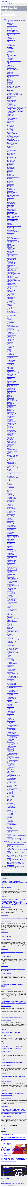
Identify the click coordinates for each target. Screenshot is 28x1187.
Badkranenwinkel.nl (12, 158)
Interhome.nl (10, 420)
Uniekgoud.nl (10, 750)
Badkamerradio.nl (11, 157)
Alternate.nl (10, 131)
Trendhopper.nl (10, 739)
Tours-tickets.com (11, 732)
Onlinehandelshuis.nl (12, 557)
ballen (8, 41)
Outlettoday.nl (10, 577)
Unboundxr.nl (10, 749)
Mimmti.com (10, 519)
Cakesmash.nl (10, 228)
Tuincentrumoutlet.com (12, 743)
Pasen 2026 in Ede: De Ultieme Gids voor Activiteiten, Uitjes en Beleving (16, 839)
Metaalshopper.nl (11, 511)
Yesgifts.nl (9, 817)
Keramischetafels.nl (11, 448)
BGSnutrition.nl (11, 189)
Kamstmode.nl (10, 444)
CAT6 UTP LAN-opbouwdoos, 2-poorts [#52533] (14, 918)
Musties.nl (9, 530)
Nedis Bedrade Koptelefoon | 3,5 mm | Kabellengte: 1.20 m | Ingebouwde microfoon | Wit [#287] (14, 883)
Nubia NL (9, 547)
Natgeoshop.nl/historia (12, 535)
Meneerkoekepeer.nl (12, 508)
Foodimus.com (10, 353)
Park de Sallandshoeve (12, 581)
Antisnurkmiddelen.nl (12, 139)
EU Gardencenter (11, 323)
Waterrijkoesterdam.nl (12, 788)
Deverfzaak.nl (10, 291)
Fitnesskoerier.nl (11, 346)
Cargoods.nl (10, 237)
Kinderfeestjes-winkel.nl (13, 455)
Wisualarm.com (10, 806)
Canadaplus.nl (10, 233)
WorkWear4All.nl (11, 811)
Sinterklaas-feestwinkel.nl (13, 652)
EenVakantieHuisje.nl (12, 315)
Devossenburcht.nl (11, 293)
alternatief (9, 83)
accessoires (9, 97)
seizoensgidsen (7, 834)
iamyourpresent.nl (11, 413)
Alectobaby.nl (10, 125)
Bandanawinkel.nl (11, 161)
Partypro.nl (9, 582)
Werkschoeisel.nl (11, 796)
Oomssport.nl (10, 564)
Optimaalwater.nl (11, 572)
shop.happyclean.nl (11, 649)
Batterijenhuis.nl (11, 167)
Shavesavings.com (11, 646)
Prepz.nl (9, 603)
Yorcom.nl (9, 820)
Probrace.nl (9, 613)
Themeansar (11, 1185)
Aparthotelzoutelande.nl (13, 140)
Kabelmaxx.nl (10, 438)
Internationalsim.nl (11, 421)
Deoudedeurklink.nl (12, 286)
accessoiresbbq (10, 76)
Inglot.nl (9, 417)
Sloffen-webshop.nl (11, 660)
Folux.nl (9, 349)
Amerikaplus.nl (10, 132)
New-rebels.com (11, 542)
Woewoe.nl (9, 810)
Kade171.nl (10, 440)
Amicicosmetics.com (12, 133)
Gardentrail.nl (10, 370)
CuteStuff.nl (10, 266)
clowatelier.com (11, 245)
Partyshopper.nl (10, 584)
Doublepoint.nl (10, 300)
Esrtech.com (10, 321)
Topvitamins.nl (10, 730)
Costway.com (10, 256)
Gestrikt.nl (9, 375)
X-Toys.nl (9, 816)
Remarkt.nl (9, 628)
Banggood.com (10, 163)
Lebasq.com (10, 480)
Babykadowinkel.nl (11, 151)
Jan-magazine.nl (11, 427)
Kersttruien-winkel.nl (12, 451)
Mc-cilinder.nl (10, 501)
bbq (8, 54)
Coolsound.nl (10, 252)
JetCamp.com (10, 428)
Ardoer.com (10, 146)
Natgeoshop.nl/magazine (13, 536)
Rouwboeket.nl (10, 633)
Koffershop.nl (10, 466)
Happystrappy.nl (11, 389)
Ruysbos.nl (9, 634)
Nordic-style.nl (10, 544)
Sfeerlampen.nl (10, 645)
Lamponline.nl (10, 476)
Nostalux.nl (10, 546)
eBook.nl (9, 309)
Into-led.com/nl (10, 424)
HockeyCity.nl (10, 399)
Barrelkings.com (11, 165)
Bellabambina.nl (11, 175)
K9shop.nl (9, 435)
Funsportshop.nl (11, 364)
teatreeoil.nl (10, 704)
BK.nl (8, 199)
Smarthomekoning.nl (12, 663)
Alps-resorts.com (11, 129)
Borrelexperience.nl (11, 209)
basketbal (9, 44)
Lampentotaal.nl (11, 474)
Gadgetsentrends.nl (11, 365)
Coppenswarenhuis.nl (12, 254)
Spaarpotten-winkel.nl (12, 673)
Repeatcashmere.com (12, 630)
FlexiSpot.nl (10, 347)
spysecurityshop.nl (11, 683)
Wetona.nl (9, 798)
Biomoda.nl (10, 196)
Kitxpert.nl (9, 459)
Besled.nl (9, 182)
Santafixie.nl (10, 637)
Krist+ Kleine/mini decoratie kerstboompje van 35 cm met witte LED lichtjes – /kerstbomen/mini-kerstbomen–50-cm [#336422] (14, 1160)
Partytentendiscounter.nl (13, 585)
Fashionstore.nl (10, 329)
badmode (9, 63)
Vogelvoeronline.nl (11, 781)
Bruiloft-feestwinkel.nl (12, 219)
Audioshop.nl (10, 149)
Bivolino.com (10, 198)
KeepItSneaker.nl (11, 447)
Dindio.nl (9, 296)
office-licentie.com (11, 551)
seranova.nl (9, 644)
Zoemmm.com (10, 825)
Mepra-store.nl (10, 509)
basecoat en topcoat (11, 55)
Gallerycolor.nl (10, 367)
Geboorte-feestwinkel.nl (13, 372)
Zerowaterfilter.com (11, 824)
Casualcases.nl (10, 242)
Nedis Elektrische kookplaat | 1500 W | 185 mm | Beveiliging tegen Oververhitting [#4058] (13, 1047)
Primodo (9, 607)
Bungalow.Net (10, 224)
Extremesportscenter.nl (12, 326)
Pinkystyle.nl (10, 596)
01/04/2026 (4, 1035)
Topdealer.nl (10, 722)
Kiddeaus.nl (10, 452)
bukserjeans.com (11, 221)
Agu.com (9, 122)
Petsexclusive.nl (11, 592)
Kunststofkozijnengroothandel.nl (15, 472)
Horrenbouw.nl (10, 403)
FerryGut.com (10, 333)
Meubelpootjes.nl (11, 514)
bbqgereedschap (11, 49)
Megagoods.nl (10, 505)
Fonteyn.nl (9, 350)
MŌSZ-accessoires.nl (12, 525)
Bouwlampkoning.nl (12, 213)
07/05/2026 (4, 956)
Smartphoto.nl (10, 665)
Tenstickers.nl (10, 707)
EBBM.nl (9, 308)
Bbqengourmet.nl (11, 168)
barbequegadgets (11, 40)
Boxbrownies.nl (11, 214)
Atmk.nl (9, 147)
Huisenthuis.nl (10, 407)
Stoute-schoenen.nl (11, 687)
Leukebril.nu (10, 486)
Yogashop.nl (10, 818)
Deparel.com (10, 287)
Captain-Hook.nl (11, 235)
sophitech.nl (10, 672)
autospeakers (10, 72)
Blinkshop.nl (10, 200)
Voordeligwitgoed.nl (12, 785)
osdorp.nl (9, 575)
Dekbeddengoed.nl (11, 279)
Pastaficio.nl (10, 586)
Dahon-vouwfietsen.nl (12, 268)
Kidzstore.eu (10, 454)
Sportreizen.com (11, 680)
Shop (5, 19)
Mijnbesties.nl (10, 516)
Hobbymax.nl (10, 398)
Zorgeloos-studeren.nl (12, 830)
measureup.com (11, 502)
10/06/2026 (4, 887)
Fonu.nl (9, 351)
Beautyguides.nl (11, 171)
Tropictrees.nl (10, 742)
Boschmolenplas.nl (11, 210)
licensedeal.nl (10, 488)
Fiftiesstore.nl (10, 342)
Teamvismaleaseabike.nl (13, 702)
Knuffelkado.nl (10, 462)
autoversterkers (10, 70)
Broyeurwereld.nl (11, 217)
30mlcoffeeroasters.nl (12, 118)
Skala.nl (9, 656)
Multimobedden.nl (11, 528)
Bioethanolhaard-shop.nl (13, 195)
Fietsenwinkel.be (11, 337)
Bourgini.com (10, 212)
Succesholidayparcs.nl (12, 693)
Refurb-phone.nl (11, 626)
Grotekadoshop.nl (11, 381)
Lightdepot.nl (10, 490)
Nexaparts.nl (10, 543)
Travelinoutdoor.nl (11, 736)
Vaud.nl (9, 758)
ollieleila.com (10, 553)
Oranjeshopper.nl (11, 574)
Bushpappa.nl (10, 227)
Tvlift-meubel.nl (11, 747)
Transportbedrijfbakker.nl (13, 735)
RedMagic (9, 624)
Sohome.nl (9, 667)
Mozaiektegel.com (11, 526)
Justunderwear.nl (11, 434)
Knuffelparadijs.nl (11, 463)
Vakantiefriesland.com (12, 753)
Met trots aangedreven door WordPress (10, 1183)
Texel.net (9, 709)
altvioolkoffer (10, 82)
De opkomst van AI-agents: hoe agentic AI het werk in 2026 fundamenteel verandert (16, 844)
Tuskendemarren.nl (11, 746)
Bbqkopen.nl (10, 170)
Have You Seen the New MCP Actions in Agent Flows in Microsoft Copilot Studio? (17, 857)
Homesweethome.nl (12, 400)
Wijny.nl (9, 800)
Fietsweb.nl (10, 340)
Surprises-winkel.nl (11, 698)
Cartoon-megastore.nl (12, 240)
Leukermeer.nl (10, 487)
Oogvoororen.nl (11, 563)
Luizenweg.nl (10, 495)
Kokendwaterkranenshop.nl (13, 468)
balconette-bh (10, 58)
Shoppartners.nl (11, 104)
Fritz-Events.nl (10, 361)
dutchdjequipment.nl (12, 307)
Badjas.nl (9, 156)
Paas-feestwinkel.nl (11, 579)
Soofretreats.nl (10, 670)
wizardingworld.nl (11, 807)
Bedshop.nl (9, 174)
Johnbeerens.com (11, 430)
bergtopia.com (10, 179)
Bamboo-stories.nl (11, 160)
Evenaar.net (10, 325)
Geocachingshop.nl (11, 374)
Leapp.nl (9, 479)
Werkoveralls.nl (11, 795)
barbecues (9, 56)
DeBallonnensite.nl (11, 270)
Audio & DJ (10, 23)
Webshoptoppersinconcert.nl (14, 791)
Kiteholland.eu (10, 458)
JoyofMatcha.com (11, 431)
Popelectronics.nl (11, 599)
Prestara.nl (9, 605)
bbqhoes (9, 42)
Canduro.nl (9, 234)
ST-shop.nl (9, 688)
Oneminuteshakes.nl (12, 556)
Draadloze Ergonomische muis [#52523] (11, 1017)
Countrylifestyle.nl (11, 105)
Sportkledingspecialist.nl (13, 677)
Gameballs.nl (10, 368)
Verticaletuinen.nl (11, 767)
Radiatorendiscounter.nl (12, 621)
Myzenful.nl (10, 533)
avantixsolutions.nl (11, 150)
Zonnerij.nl (9, 828)
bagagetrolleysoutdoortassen (14, 61)
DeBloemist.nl (10, 272)
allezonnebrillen (11, 84)
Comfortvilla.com (11, 248)
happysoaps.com (11, 388)
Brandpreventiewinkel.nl (13, 216)
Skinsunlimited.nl (11, 659)
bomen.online (10, 206)
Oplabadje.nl (10, 571)
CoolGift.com (10, 251)
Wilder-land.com (11, 802)
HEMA (9, 393)
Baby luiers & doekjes (12, 69)
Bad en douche (10, 66)
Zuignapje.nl (10, 832)
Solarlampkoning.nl (11, 669)
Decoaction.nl (10, 275)
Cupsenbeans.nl (11, 263)
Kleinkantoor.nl (10, 461)
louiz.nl (8, 491)
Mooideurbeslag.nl (11, 523)
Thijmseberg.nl (10, 712)
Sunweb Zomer (10, 695)
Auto (8, 77)
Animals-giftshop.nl (12, 138)
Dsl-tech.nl (9, 305)
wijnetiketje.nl (10, 799)
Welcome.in (10, 793)
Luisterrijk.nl (10, 494)
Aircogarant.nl (10, 124)
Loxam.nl (9, 493)
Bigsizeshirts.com (11, 193)
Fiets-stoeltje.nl (10, 339)
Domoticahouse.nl (11, 298)
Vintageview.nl (10, 771)
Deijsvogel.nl (10, 276)
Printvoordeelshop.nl (12, 612)
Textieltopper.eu (11, 101)
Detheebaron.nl (10, 289)
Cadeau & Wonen (11, 28)
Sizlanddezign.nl (11, 653)
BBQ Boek (9, 52)
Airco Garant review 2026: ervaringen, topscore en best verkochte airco (16, 107)
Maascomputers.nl (11, 497)
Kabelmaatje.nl (10, 437)
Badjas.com (10, 154)
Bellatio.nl (9, 98)
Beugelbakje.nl (10, 186)
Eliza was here (10, 316)
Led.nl (8, 483)
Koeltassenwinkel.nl (12, 465)
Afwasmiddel (10, 90)
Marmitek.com (10, 500)
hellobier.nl (9, 392)
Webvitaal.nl (10, 792)
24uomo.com (10, 115)
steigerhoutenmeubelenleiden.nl (14, 686)
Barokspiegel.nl (11, 164)
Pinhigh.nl (9, 595)
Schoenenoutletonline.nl (13, 639)
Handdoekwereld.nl (12, 385)
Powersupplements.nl (12, 602)
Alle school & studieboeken (13, 86)
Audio (8, 79)
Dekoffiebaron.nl (11, 282)
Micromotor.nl (10, 515)
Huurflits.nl (9, 409)
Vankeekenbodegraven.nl (13, 757)
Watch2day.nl (10, 786)
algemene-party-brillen (12, 87)
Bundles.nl (9, 223)
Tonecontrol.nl (10, 719)
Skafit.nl (9, 655)
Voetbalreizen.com (11, 777)
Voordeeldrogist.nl (11, 782)
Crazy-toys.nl (10, 261)
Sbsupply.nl (10, 638)
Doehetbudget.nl (11, 297)
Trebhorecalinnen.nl (12, 737)
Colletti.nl (9, 247)
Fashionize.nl (10, 328)
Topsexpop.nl (10, 726)
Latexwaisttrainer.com (12, 477)
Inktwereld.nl (10, 419)
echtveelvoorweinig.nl (12, 312)
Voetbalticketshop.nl (12, 779)
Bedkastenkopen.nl (11, 172)
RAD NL (9, 623)
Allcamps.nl (10, 128)
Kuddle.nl (9, 470)
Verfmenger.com (11, 763)
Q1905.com (10, 616)
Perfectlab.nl (10, 591)
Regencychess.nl (11, 627)
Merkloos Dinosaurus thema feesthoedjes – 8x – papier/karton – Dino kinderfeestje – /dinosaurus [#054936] (13, 1139)
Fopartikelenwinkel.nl (12, 356)
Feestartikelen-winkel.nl (13, 330)
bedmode (9, 35)
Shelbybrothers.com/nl (12, 648)
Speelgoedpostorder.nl (12, 676)
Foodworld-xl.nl (11, 354)
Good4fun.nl (10, 378)
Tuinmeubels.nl (10, 744)
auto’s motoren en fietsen (13, 75)
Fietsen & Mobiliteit (12, 26)
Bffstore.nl (9, 188)
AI (7, 89)
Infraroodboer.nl (11, 416)
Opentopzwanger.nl (11, 567)
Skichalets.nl (10, 658)
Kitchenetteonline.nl (12, 456)
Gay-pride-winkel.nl (12, 371)
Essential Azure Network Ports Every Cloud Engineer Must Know (16, 853)
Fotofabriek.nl (10, 358)
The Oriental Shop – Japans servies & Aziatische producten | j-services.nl (16, 21)
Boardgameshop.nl (11, 202)
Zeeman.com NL (11, 821)
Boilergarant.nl (10, 205)
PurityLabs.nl (10, 614)
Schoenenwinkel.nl (11, 641)
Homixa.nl (9, 402)
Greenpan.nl (10, 379)
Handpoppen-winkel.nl (12, 386)
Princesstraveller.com (12, 609)
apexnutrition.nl (11, 142)
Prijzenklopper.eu (11, 606)
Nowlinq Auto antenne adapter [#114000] (11, 1062)
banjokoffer (10, 37)
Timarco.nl (9, 715)
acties (8, 91)
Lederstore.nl (10, 481)
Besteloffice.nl (10, 184)
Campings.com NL (11, 230)
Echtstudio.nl (10, 311)
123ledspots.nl (10, 112)
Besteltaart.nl (10, 185)
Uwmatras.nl (10, 751)
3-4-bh (8, 27)
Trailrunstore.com (11, 733)
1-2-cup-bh (9, 24)
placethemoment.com (12, 598)
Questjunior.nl (10, 617)
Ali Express (10, 126)
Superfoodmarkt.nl (11, 697)
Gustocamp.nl (10, 382)
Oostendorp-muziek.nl (12, 565)
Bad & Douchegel (11, 68)
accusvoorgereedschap (12, 93)
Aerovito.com (10, 121)
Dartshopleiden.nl (11, 269)
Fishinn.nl (9, 343)
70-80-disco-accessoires (13, 31)
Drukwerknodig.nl (11, 303)
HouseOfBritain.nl (11, 405)
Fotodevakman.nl (11, 357)
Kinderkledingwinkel (12, 30)
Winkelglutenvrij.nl (11, 804)
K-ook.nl (9, 469)
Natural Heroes (10, 539)
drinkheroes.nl (10, 301)
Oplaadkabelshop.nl (12, 570)
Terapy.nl (9, 708)
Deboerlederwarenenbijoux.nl (14, 273)
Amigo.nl (9, 135)
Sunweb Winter (10, 694)
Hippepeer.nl (10, 396)
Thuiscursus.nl (10, 714)
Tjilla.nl (9, 718)
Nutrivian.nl (10, 549)
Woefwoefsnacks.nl (11, 809)
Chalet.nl (9, 244)
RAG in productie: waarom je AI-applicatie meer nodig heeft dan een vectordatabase (15, 864)
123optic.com (10, 114)
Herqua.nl (9, 395)
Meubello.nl (10, 512)
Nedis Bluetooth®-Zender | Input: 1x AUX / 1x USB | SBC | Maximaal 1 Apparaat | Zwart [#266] (14, 1002)
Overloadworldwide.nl (12, 578)
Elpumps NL (10, 318)
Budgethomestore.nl (12, 220)
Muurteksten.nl (10, 532)
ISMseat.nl (9, 426)
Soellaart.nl (9, 103)
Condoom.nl (10, 249)
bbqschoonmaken (11, 45)
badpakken (9, 62)
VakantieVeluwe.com (12, 754)
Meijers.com (10, 507)
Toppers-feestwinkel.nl (12, 725)
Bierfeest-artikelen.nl (12, 192)
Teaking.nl (9, 701)
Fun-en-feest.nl (10, 363)
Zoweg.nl (9, 831)
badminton (9, 65)
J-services (9, 887)
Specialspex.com (11, 674)
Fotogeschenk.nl (11, 360)
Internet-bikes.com (11, 423)
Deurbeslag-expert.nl (12, 290)
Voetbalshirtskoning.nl (12, 778)
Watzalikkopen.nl (11, 789)
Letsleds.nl (9, 484)
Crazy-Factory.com (11, 259)
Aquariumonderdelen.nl (13, 143)
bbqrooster (9, 47)
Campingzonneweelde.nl (13, 231)
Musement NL (10, 529)
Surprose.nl (9, 700)
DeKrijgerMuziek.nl (12, 284)
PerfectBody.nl (10, 589)
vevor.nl (9, 768)
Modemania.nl (10, 521)
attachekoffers (10, 80)
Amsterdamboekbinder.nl (13, 136)
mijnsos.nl (9, 518)
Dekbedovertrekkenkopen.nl (14, 280)
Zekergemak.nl (10, 823)
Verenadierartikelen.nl (12, 760)
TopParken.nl (10, 723)
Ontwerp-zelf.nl (11, 561)
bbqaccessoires (10, 51)
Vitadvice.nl (10, 772)
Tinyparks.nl (10, 716)
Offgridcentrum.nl (11, 550)
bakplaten (9, 59)
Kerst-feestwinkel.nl (12, 449)
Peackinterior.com (11, 588)
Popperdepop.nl (11, 600)
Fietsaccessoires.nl (11, 335)
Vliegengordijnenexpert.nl (13, 775)
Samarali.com (10, 635)
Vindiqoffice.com (11, 770)
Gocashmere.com (11, 377)
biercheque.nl (10, 191)
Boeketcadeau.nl (11, 203)
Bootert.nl (9, 207)
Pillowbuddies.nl (11, 593)
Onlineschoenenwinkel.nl (13, 558)
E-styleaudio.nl (10, 322)
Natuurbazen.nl (10, 540)
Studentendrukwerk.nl (12, 690)
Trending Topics (9, 7)
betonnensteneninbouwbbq (13, 33)
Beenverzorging (11, 34)
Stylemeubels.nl (11, 691)
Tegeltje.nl (9, 705)
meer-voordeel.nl (11, 504)
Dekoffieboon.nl (11, 283)
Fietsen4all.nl (10, 336)
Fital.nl (8, 344)
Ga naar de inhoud (5, 1)
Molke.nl (9, 522)
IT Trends (6, 841)
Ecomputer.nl (10, 314)
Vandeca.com (10, 756)
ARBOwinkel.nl (11, 145)
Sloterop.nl (9, 662)
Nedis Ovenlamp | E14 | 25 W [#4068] (10, 1032)
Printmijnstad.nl (11, 610)
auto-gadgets (10, 73)
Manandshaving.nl (11, 498)
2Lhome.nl (9, 117)
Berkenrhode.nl (10, 181)
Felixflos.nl (9, 332)
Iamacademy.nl (10, 412)
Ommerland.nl (10, 554)
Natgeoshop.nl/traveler (12, 537)
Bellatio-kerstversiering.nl (13, 177)
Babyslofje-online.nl (12, 153)
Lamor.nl (9, 473)
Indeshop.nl (10, 414)
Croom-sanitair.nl (11, 262)
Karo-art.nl (9, 445)
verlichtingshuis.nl (11, 765)
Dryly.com (9, 304)
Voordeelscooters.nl (11, 784)
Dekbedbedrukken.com (12, 277)
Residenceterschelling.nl (13, 631)
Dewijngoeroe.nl (11, 294)
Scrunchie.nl (10, 642)
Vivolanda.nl (10, 774)
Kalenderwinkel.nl (11, 442)
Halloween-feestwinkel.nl (13, 384)
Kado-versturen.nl (11, 441)
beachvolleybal (10, 38)
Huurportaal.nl (10, 410)
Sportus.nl (9, 681)
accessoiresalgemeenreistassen (14, 94)
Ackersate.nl (10, 119)
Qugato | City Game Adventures (15, 619)
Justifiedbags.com (11, 433)
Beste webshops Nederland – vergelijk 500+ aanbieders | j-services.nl (15, 867)
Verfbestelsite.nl (11, 761)
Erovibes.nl (9, 319)
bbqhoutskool (10, 48)
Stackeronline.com (11, 684)
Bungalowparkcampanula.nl (14, 226)
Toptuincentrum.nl (11, 729)
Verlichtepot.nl (10, 764)
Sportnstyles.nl (10, 679)
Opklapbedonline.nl (12, 568)
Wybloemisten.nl (11, 813)
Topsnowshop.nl (11, 728)
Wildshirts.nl (10, 803)
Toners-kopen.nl (11, 721)
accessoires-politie (11, 96)
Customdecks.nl (11, 265)
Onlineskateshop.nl (11, 560)
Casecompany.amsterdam (13, 241)
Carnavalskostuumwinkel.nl (14, 238)
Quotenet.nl (10, 620)
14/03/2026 (4, 1116)
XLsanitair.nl (10, 814)
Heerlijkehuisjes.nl (11, 100)
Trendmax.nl (10, 740)
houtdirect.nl (10, 406)
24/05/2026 (4, 907)
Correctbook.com (11, 255)
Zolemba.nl (9, 827)
